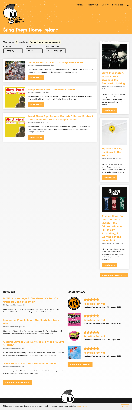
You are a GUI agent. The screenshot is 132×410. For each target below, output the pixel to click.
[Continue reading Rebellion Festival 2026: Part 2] (74, 335)
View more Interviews (114, 275)
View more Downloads (17, 382)
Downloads (117, 5)
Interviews (93, 5)
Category (7, 46)
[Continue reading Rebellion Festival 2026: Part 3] (74, 319)
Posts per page (52, 46)
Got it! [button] (125, 406)
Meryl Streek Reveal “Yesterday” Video (51, 89)
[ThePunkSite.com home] (13, 14)
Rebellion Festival (94, 303)
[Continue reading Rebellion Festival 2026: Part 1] (74, 352)
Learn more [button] (82, 406)
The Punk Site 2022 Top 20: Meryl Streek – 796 (56, 62)
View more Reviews (80, 364)
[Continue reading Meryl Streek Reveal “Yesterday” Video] (15, 97)
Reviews (80, 5)
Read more (36, 78)
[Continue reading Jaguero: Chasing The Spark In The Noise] (114, 132)
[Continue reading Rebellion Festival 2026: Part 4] (74, 303)
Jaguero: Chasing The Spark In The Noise (112, 152)
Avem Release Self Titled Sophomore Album (30, 363)
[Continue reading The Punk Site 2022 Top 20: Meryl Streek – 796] (15, 70)
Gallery (105, 5)
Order (28, 46)
